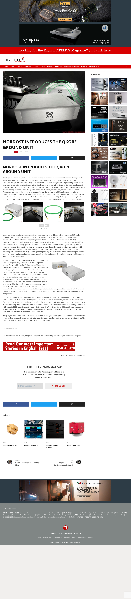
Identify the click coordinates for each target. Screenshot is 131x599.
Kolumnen (31, 515)
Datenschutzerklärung (79, 538)
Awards (50, 517)
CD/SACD (66, 513)
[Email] (72, 158)
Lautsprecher (25, 513)
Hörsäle (100, 515)
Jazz (87, 515)
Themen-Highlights (19, 517)
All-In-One (74, 513)
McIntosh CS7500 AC (31, 445)
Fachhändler (94, 67)
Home (6, 67)
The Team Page (47, 538)
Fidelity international (94, 517)
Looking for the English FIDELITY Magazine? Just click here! (65, 50)
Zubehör (111, 513)
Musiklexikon (119, 515)
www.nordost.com (10, 328)
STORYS (124, 513)
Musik (36, 67)
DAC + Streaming (85, 513)
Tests (19, 67)
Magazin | (81, 517)
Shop (83, 67)
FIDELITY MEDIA (58, 538)
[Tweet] (44, 158)
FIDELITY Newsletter (71, 67)
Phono (59, 513)
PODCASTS (58, 67)
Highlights (46, 67)
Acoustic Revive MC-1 (10, 445)
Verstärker (52, 513)
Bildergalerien (41, 517)
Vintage (117, 513)
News (12, 67)
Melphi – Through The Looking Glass (27, 463)
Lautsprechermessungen (39, 513)
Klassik (82, 515)
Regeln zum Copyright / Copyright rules (73, 355)
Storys (27, 67)
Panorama (15, 515)
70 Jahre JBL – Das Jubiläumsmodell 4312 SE (63, 463)
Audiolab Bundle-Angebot (52, 446)
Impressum (67, 538)
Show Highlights (59, 517)
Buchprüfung (109, 515)
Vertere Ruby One (73, 445)
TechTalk (23, 515)
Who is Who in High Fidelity (63, 515)
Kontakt (90, 538)
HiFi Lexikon (48, 515)
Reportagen (7, 515)
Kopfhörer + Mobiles (100, 513)
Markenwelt (31, 517)
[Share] (16, 158)
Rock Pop (93, 515)
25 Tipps (39, 515)
